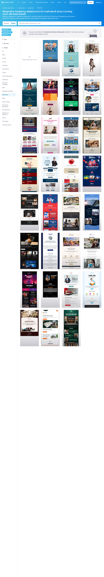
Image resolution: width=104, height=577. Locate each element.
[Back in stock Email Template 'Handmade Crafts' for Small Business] (29, 212)
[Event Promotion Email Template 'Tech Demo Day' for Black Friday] (71, 96)
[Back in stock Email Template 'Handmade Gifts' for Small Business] (92, 135)
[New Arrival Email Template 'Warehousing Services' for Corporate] (29, 135)
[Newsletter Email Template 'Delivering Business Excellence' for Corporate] (50, 173)
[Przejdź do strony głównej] (6, 2)
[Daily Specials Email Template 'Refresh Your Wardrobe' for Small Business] (92, 58)
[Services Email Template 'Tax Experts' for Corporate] (71, 289)
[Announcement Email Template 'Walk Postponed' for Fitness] (50, 58)
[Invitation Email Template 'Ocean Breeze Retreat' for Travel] (92, 251)
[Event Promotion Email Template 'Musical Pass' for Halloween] (29, 289)
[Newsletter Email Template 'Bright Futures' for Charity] (92, 96)
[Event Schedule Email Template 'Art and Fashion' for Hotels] (71, 328)
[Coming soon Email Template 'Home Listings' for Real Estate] (50, 328)
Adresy (13, 23)
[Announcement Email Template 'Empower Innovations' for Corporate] (71, 58)
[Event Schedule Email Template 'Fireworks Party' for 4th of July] (50, 212)
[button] (14, 39)
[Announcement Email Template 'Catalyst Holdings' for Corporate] (29, 96)
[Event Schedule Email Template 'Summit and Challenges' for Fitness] (50, 96)
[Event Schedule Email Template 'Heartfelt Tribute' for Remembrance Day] (71, 173)
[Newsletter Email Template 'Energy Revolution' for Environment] (92, 212)
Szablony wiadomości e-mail (9, 8)
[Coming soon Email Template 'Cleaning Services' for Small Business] (92, 289)
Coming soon (21, 8)
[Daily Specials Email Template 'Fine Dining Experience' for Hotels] (71, 251)
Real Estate (31, 8)
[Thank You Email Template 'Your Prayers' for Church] (29, 328)
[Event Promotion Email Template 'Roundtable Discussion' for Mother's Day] (50, 135)
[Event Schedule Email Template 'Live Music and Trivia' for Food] (29, 173)
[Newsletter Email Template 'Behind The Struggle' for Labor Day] (71, 135)
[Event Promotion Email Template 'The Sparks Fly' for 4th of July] (92, 173)
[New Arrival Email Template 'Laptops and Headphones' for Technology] (29, 251)
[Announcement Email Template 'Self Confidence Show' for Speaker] (50, 289)
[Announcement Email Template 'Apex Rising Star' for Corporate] (50, 251)
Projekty (6, 23)
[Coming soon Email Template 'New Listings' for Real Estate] (71, 212)
